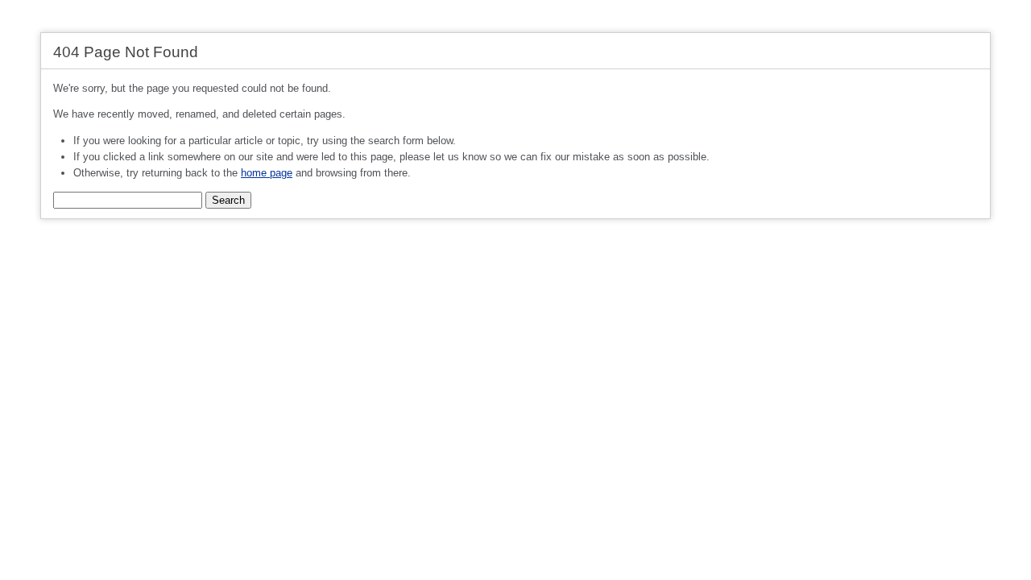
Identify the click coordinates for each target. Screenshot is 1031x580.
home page (266, 173)
